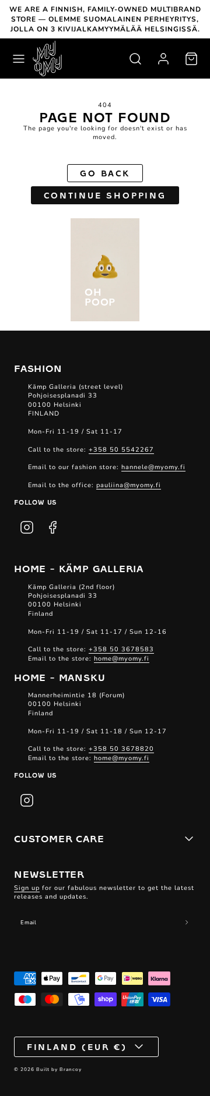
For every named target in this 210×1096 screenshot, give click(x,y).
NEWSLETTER (49, 873)
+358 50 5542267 (121, 449)
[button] (19, 59)
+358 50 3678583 (121, 649)
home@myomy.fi (121, 658)
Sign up (27, 888)
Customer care (59, 838)
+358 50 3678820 (121, 748)
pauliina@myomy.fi (128, 485)
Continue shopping (105, 195)
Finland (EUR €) (77, 1046)
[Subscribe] (186, 922)
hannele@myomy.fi (153, 467)
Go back (105, 173)
